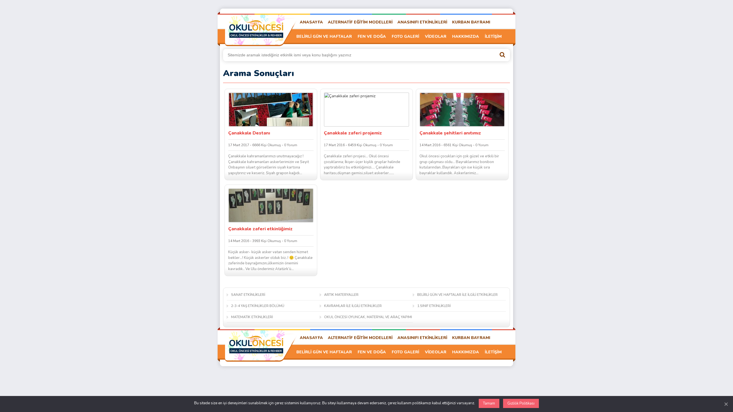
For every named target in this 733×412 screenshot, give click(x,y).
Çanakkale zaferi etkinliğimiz (260, 229)
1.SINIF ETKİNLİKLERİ (434, 306)
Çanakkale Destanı (249, 133)
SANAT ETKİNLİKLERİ (248, 294)
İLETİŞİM (493, 36)
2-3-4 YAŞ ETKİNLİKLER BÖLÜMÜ (257, 306)
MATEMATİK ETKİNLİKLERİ (252, 317)
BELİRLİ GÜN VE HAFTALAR (324, 36)
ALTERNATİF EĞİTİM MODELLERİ (360, 22)
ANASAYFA (311, 22)
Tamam (489, 403)
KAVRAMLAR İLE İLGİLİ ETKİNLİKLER (353, 306)
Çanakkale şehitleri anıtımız (450, 133)
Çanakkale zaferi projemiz (353, 133)
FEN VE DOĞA (372, 36)
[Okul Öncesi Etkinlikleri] (256, 29)
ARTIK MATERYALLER (341, 294)
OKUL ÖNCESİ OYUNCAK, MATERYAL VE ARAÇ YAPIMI (368, 317)
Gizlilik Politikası (521, 403)
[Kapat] (726, 404)
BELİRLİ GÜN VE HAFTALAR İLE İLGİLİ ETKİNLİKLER (457, 294)
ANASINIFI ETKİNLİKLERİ (422, 22)
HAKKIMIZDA (465, 36)
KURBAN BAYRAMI (471, 22)
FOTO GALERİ (405, 36)
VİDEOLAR (435, 36)
